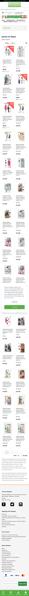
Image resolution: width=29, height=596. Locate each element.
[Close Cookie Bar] (26, 285)
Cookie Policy (9, 298)
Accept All (14, 307)
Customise (14, 302)
